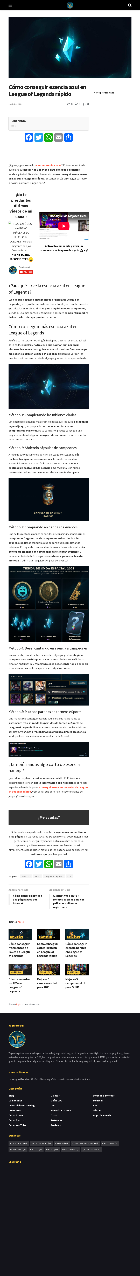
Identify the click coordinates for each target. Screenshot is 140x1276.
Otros (54, 1115)
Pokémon (56, 1120)
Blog (11, 1095)
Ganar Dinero (70, 1149)
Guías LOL (16, 104)
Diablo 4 (55, 1095)
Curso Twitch (16, 1120)
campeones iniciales (48, 165)
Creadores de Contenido (85, 1143)
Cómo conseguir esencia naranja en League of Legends (75, 950)
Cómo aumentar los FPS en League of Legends (19, 985)
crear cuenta (110, 1143)
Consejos (61, 1143)
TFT (95, 1105)
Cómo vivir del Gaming (22, 1105)
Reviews (56, 1125)
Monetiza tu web (61, 1110)
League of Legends (54, 876)
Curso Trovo (16, 1115)
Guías (38, 876)
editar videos (18, 1149)
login (18, 1004)
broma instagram (41, 1143)
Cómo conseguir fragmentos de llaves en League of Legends (19, 950)
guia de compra (91, 1149)
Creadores (15, 1110)
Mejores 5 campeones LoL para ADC (47, 983)
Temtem (98, 1100)
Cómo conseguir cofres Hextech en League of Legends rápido (47, 950)
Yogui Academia (102, 1115)
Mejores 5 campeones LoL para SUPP (75, 983)
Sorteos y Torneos (104, 1095)
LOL (69, 876)
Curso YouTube (17, 1125)
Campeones (15, 1100)
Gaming (52, 1149)
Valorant (98, 1110)
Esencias (26, 876)
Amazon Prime (18, 1143)
